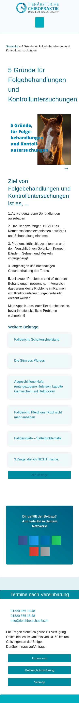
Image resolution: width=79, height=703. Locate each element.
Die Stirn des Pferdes (29, 360)
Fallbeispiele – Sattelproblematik (37, 438)
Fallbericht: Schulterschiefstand (36, 339)
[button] (39, 22)
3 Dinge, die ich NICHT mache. (36, 459)
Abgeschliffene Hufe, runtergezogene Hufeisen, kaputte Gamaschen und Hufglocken (38, 386)
